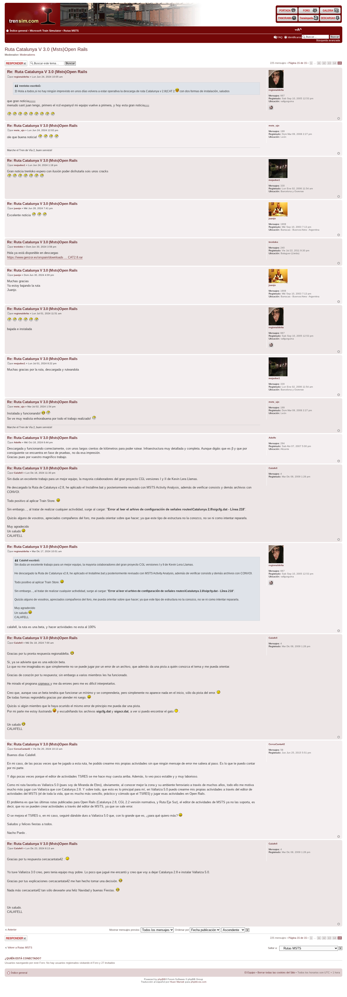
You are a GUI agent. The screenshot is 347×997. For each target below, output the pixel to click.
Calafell (18, 473)
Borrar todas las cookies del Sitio (276, 972)
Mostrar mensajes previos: (125, 929)
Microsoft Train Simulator (45, 30)
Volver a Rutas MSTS (20, 947)
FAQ (280, 37)
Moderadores (27, 54)
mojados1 (19, 165)
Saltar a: (272, 948)
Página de (297, 63)
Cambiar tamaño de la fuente (298, 30)
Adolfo (17, 442)
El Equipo (250, 972)
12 (324, 63)
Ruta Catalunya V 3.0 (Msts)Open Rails (46, 49)
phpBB (161, 979)
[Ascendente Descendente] (235, 929)
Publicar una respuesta (12, 63)
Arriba (338, 118)
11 (319, 63)
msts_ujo (19, 130)
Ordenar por (182, 929)
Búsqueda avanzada (328, 40)
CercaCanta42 (22, 749)
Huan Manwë (177, 981)
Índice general (18, 30)
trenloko (18, 246)
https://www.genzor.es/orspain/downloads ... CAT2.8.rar (45, 257)
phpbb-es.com (198, 981)
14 (334, 63)
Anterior (12, 929)
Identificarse (295, 37)
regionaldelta (21, 76)
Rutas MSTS (71, 30)
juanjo (17, 208)
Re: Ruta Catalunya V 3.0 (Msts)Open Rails (47, 72)
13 (329, 63)
